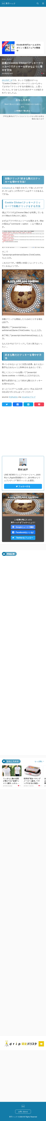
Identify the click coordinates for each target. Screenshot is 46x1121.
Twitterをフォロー (24, 537)
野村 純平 (23, 469)
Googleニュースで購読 (25, 527)
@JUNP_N (7, 80)
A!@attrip (6, 187)
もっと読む (39, 761)
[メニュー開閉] (43, 3)
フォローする (24, 486)
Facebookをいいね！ (25, 532)
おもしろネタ (7, 59)
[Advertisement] (23, 145)
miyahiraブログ (29, 396)
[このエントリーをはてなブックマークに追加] (28, 404)
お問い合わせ (23, 1111)
